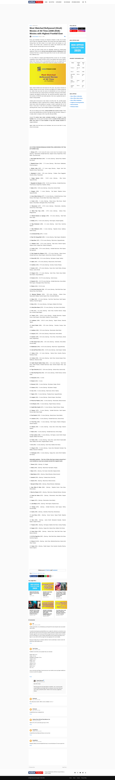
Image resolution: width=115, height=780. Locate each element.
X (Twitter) (47, 570)
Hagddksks (35, 729)
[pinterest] (83, 773)
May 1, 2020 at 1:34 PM (36, 624)
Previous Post (32, 767)
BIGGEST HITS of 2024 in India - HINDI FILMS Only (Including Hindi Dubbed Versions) (34, 612)
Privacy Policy (84, 777)
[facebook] (75, 773)
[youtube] (80, 773)
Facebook (54, 570)
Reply (31, 643)
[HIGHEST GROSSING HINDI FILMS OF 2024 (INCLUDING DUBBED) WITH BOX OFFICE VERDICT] (48, 605)
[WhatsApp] (46, 576)
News (44, 573)
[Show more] (53, 576)
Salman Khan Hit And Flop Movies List (41, 719)
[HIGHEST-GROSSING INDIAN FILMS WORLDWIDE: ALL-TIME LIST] (48, 586)
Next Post (64, 767)
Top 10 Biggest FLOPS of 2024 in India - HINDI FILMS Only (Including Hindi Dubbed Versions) (61, 594)
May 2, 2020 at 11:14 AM (41, 681)
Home (31, 25)
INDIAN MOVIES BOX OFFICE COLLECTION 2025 (34, 593)
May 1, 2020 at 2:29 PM (36, 649)
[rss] (86, 773)
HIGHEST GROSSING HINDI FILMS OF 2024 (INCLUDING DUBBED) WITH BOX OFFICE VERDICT (47, 613)
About (74, 777)
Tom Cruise (35, 648)
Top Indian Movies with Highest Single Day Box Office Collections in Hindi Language (61, 612)
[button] (83, 2)
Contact (78, 777)
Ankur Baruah (40, 680)
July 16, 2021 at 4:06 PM (36, 720)
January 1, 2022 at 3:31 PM (37, 731)
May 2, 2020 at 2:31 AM (36, 710)
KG (33, 623)
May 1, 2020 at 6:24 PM (36, 699)
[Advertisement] (57, 14)
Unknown (35, 698)
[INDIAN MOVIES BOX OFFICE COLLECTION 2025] (34, 586)
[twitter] (78, 773)
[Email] (50, 576)
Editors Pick (39, 573)
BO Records (35, 25)
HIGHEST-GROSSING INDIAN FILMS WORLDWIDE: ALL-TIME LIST (47, 593)
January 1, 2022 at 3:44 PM (37, 741)
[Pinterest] (48, 576)
